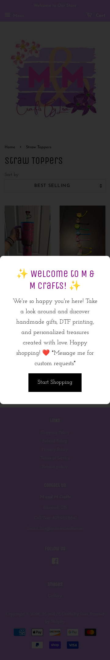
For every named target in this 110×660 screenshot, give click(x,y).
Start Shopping (55, 382)
